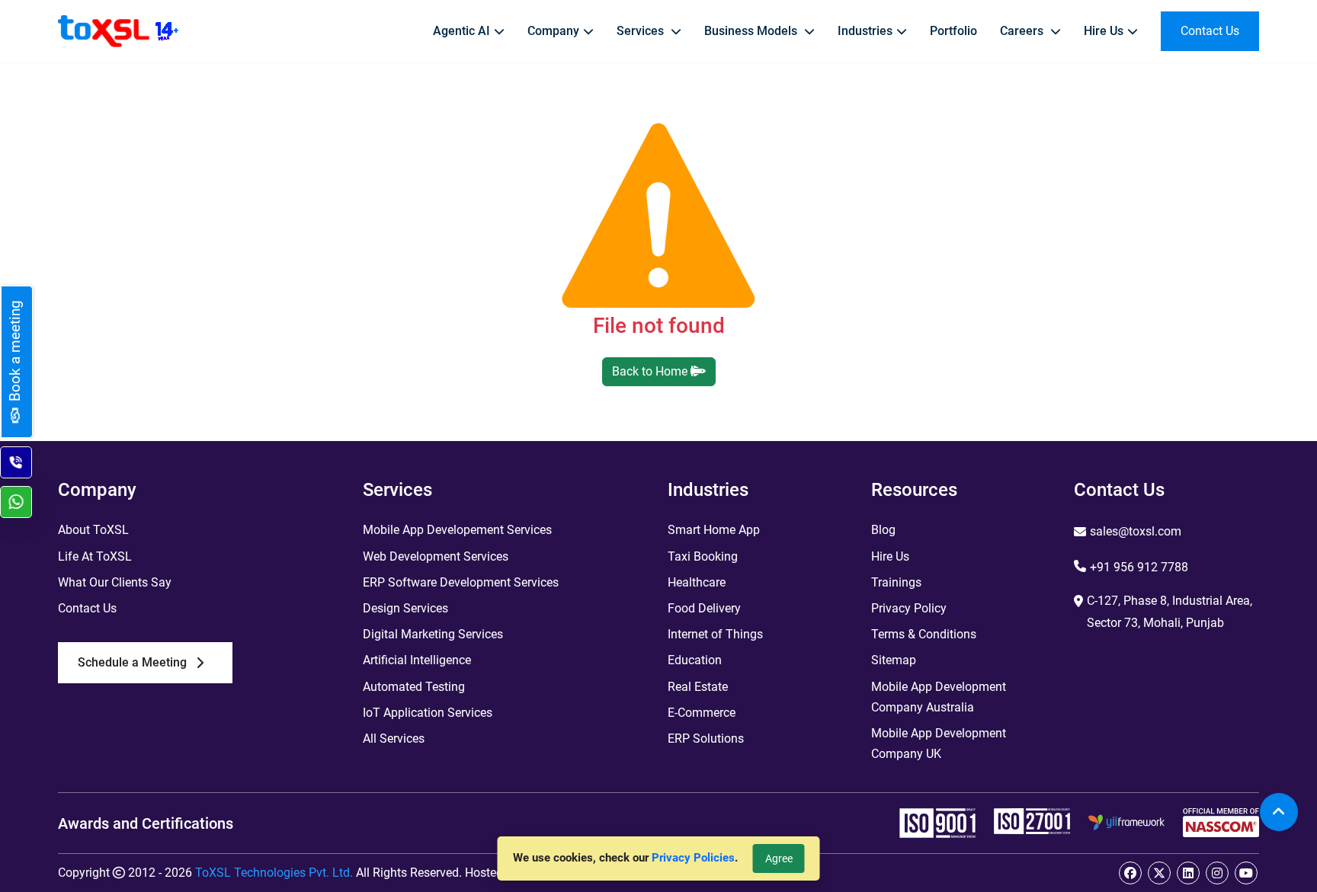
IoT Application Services (427, 712)
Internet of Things (715, 634)
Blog (883, 530)
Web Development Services (435, 556)
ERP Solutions (706, 738)
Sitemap (893, 660)
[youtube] (1246, 873)
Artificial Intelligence (417, 660)
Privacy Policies (693, 858)
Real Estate (698, 686)
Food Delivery (704, 608)
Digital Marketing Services (433, 634)
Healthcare (697, 582)
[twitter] (1159, 873)
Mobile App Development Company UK (938, 743)
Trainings (896, 582)
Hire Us (890, 556)
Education (695, 660)
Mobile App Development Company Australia (938, 697)
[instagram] (1217, 873)
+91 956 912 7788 (1139, 567)
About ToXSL (93, 530)
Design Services (405, 608)
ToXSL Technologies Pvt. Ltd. (274, 872)
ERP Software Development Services (461, 582)
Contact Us (87, 608)
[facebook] (1130, 873)
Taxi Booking (703, 556)
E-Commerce (701, 712)
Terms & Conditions (923, 634)
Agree (779, 858)
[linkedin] (1188, 873)
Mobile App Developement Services (457, 530)
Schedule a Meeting (132, 662)
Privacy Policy (909, 608)
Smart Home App (714, 530)
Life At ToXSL (95, 556)
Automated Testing (414, 686)
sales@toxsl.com (1135, 531)
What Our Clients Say (114, 582)
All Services (394, 738)
